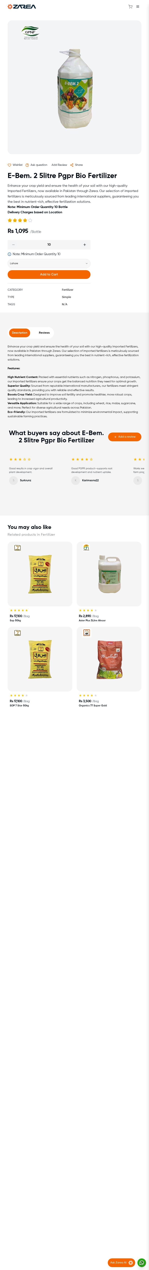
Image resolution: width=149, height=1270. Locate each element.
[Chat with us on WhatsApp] (141, 1262)
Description (19, 332)
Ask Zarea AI (118, 1262)
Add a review (127, 436)
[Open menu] (137, 6)
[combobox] (49, 263)
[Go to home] (22, 6)
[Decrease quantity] (13, 244)
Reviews (44, 332)
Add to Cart (49, 274)
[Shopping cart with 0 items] (130, 6)
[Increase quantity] (84, 244)
